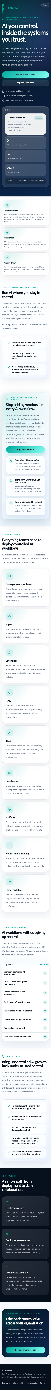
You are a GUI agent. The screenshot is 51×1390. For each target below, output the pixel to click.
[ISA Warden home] (10, 8)
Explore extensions (25, 83)
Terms (42, 1383)
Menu (45, 5)
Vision (22, 1383)
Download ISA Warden (25, 75)
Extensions (6, 1383)
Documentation (32, 1383)
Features (15, 1383)
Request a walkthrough (25, 1350)
